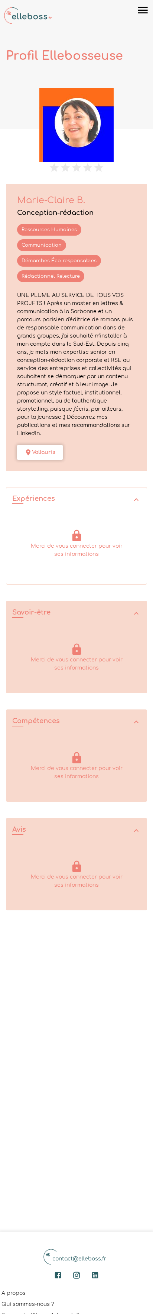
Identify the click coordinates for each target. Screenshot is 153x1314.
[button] (76, 499)
